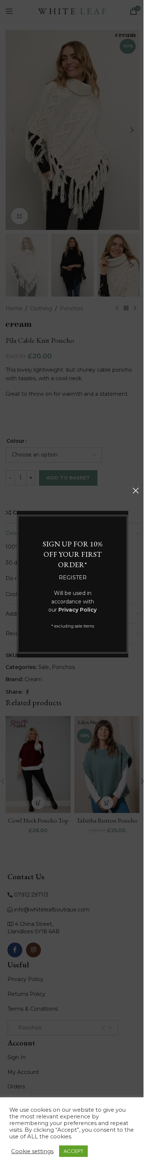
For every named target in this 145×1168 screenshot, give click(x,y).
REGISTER (73, 577)
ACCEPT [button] (73, 1151)
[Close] (135, 490)
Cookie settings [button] (32, 1151)
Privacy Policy (77, 609)
